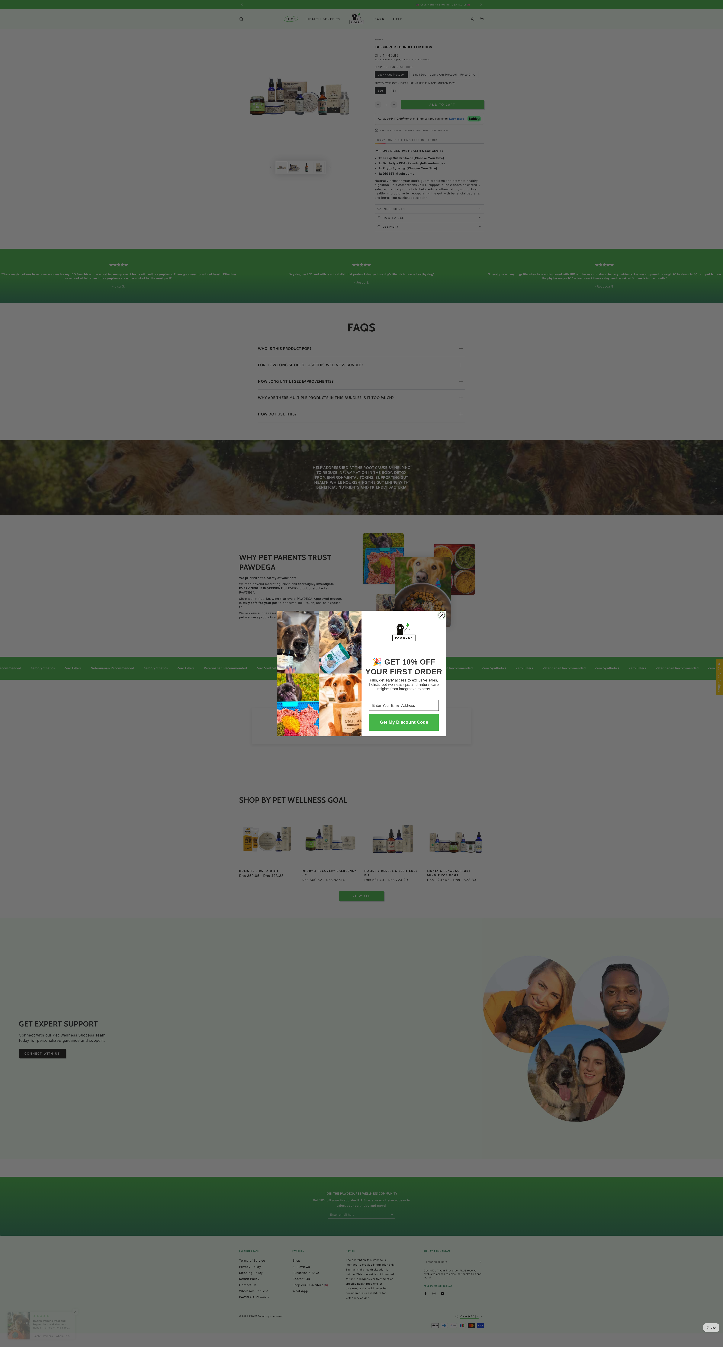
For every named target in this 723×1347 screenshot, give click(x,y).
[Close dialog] (442, 615)
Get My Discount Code (404, 722)
